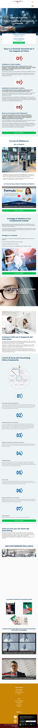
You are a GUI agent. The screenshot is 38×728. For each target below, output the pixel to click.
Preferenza (28, 724)
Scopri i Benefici (19, 40)
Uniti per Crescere (19, 34)
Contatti (19, 706)
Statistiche (33, 724)
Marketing (22, 725)
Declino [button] (22, 721)
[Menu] (32, 2)
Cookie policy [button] (29, 718)
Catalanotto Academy (19, 692)
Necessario (23, 724)
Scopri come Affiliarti (18, 42)
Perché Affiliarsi (19, 39)
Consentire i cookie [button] (31, 721)
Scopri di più (27, 428)
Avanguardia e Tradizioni (19, 36)
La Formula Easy (19, 690)
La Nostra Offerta (19, 702)
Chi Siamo (19, 693)
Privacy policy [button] (22, 719)
